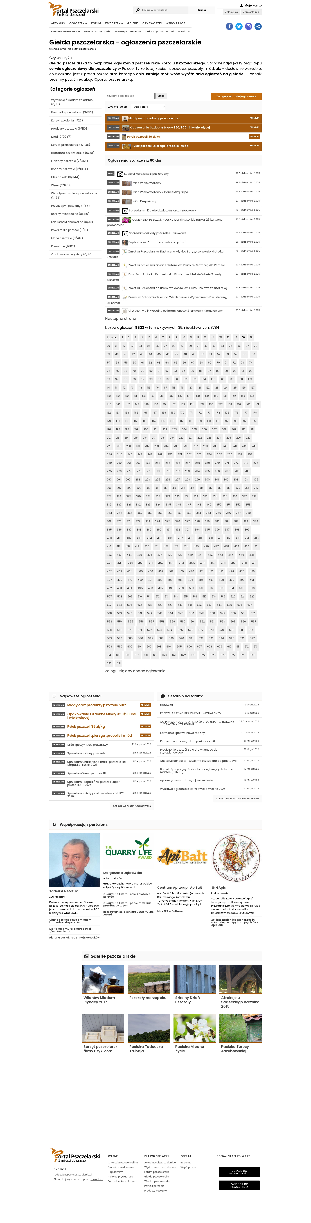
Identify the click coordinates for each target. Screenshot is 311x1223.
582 (251, 630)
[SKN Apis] (236, 858)
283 (187, 471)
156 (211, 404)
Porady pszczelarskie (97, 31)
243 (254, 446)
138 (198, 396)
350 (219, 504)
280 (159, 471)
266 (177, 463)
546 (191, 613)
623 (193, 655)
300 (207, 479)
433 (119, 555)
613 (256, 646)
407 (180, 538)
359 (160, 513)
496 (150, 588)
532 (199, 605)
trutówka (209, 705)
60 (134, 362)
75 (108, 371)
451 (151, 563)
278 (139, 471)
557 (151, 621)
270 (217, 463)
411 (219, 538)
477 (109, 580)
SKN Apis (218, 887)
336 (235, 496)
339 (109, 504)
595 (231, 638)
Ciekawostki (152, 23)
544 (170, 613)
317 (210, 488)
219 (172, 437)
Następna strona (120, 318)
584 (119, 638)
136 (180, 396)
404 (149, 538)
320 (238, 488)
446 (251, 555)
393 (187, 529)
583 (109, 638)
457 (213, 563)
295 (157, 479)
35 (230, 346)
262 (138, 463)
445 (241, 555)
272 (236, 463)
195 (254, 421)
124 (225, 387)
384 (255, 521)
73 (242, 362)
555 (130, 621)
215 (136, 437)
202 (165, 429)
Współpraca (175, 23)
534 (219, 605)
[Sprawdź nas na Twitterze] (239, 26)
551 (243, 613)
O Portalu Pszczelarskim (123, 1162)
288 (237, 471)
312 (165, 488)
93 (108, 379)
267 (187, 463)
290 (109, 479)
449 (130, 563)
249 (160, 454)
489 (231, 580)
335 (225, 496)
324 (118, 496)
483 (169, 580)
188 (191, 421)
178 (255, 412)
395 (207, 529)
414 (247, 538)
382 (236, 521)
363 (198, 513)
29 (182, 346)
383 (246, 521)
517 (204, 596)
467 (160, 571)
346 (178, 504)
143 (243, 396)
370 (119, 521)
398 (237, 529)
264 (157, 463)
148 (137, 404)
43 (141, 354)
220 (181, 437)
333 (205, 496)
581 (241, 630)
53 (227, 354)
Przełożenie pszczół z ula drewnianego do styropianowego (209, 751)
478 (119, 580)
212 (109, 437)
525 (129, 605)
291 (119, 479)
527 (149, 605)
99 (159, 379)
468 (170, 571)
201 (155, 429)
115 (148, 387)
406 (170, 538)
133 (152, 396)
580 (231, 630)
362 (189, 513)
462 (109, 571)
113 (132, 387)
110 (108, 387)
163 (118, 412)
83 (175, 371)
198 (127, 429)
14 (213, 337)
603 (159, 646)
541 (140, 613)
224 (219, 437)
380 (217, 521)
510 (140, 596)
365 (218, 513)
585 (130, 638)
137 (189, 396)
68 (201, 362)
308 (129, 488)
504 (231, 588)
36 (239, 346)
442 (210, 555)
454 (181, 563)
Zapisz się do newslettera (239, 1185)
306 (109, 488)
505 (241, 588)
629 (253, 655)
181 (126, 421)
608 (209, 646)
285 (207, 471)
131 (135, 396)
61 (142, 362)
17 (236, 337)
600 (129, 646)
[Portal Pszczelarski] (89, 8)
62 (150, 362)
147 (128, 404)
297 (177, 479)
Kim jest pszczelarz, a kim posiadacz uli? (209, 741)
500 (191, 588)
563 (212, 621)
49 (193, 354)
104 (204, 379)
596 (242, 638)
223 (209, 437)
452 (160, 563)
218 (163, 437)
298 (187, 479)
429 (236, 546)
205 (194, 429)
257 (239, 454)
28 (173, 346)
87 (209, 371)
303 (236, 479)
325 (128, 496)
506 (252, 588)
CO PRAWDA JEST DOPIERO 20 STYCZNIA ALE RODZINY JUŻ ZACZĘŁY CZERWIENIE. (209, 723)
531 (190, 605)
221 (190, 437)
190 (209, 421)
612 (247, 646)
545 (181, 613)
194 (244, 421)
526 (139, 605)
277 (129, 471)
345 (168, 504)
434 (129, 555)
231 (138, 446)
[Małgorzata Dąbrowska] (128, 850)
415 (256, 538)
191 (217, 421)
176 (236, 412)
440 (190, 555)
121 (199, 387)
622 (183, 655)
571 (140, 630)
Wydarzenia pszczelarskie (160, 1167)
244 (109, 454)
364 (208, 513)
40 (117, 354)
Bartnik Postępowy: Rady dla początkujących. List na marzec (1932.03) (209, 770)
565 (233, 621)
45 (159, 354)
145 (109, 404)
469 (181, 571)
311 (157, 488)
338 (254, 496)
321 (247, 488)
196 (109, 429)
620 (164, 655)
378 (197, 521)
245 (119, 454)
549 (222, 613)
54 (236, 354)
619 (155, 655)
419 (137, 546)
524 (119, 605)
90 (234, 371)
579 (221, 630)
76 (117, 371)
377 (187, 521)
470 (191, 571)
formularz (97, 1179)
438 (169, 555)
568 (109, 630)
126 (244, 387)
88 (217, 371)
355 (119, 513)
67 (192, 362)
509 (129, 596)
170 (182, 412)
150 (156, 404)
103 (195, 379)
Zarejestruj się (251, 12)
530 (180, 605)
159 (239, 404)
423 (175, 546)
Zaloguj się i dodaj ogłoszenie (236, 96)
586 (140, 638)
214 (127, 437)
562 (202, 621)
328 (158, 496)
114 (140, 387)
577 (200, 630)
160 (249, 404)
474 (231, 571)
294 (147, 479)
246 (129, 454)
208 (224, 429)
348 (198, 504)
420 (146, 546)
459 (233, 563)
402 (129, 538)
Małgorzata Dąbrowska (122, 872)
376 (177, 521)
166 (146, 412)
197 (118, 429)
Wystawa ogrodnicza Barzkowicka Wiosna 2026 (209, 789)
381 (227, 521)
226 (238, 437)
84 (183, 371)
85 (192, 371)
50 (202, 354)
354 (109, 513)
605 (179, 646)
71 (226, 362)
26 (157, 346)
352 (238, 504)
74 (251, 362)
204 (184, 429)
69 (209, 362)
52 (218, 354)
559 (172, 621)
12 (198, 337)
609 (219, 646)
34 (222, 346)
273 (246, 463)
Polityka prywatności (121, 1176)
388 (139, 529)
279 (149, 471)
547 (201, 613)
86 (200, 371)
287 (227, 471)
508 (119, 596)
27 (165, 346)
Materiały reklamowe (121, 1167)
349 (208, 504)
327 (148, 496)
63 (158, 362)
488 (221, 580)
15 (220, 337)
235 (176, 446)
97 (142, 379)
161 (257, 404)
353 (248, 504)
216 (145, 437)
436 (149, 555)
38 (255, 346)
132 (144, 396)
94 (117, 379)
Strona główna (57, 48)
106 (222, 379)
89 (226, 371)
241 (235, 446)
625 (213, 655)
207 (214, 429)
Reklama (186, 1162)
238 (205, 446)
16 (228, 337)
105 (213, 379)
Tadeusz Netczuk (63, 891)
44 (150, 354)
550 (233, 613)
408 (190, 538)
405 (159, 538)
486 (200, 580)
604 (169, 646)
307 (119, 488)
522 (252, 596)
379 (207, 521)
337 (244, 496)
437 (159, 555)
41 (125, 354)
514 (176, 596)
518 (214, 596)
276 (119, 471)
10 (184, 337)
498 (170, 588)
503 (221, 588)
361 (179, 513)
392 (177, 529)
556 (141, 621)
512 (157, 596)
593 (211, 638)
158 (230, 404)
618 (146, 655)
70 (218, 362)
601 (139, 646)
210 (243, 429)
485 (190, 580)
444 (230, 555)
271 (227, 463)
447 (109, 563)
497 (160, 588)
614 (109, 655)
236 (186, 446)
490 (241, 580)
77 (125, 371)
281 (168, 471)
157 (220, 404)
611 (238, 646)
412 (228, 538)
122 (207, 387)
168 (164, 412)
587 (150, 638)
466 (150, 571)
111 (116, 387)
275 (109, 471)
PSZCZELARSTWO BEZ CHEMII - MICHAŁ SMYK (209, 713)
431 (256, 546)
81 (159, 371)
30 (190, 346)
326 (138, 496)
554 (120, 621)
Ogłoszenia (78, 23)
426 (206, 546)
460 (244, 563)
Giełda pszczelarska (156, 1176)
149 (147, 404)
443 (220, 555)
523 (109, 605)
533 (209, 605)
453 (170, 563)
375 (167, 521)
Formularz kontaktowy (122, 1181)
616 (128, 655)
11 (191, 337)
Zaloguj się (231, 12)
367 (238, 513)
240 (225, 446)
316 (201, 488)
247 (140, 454)
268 (197, 463)
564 (222, 621)
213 (117, 437)
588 (160, 638)
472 (211, 571)
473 (221, 571)
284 (197, 471)
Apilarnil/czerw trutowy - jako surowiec (209, 780)
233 (156, 446)
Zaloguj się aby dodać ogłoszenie (135, 670)
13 (205, 337)
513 (167, 596)
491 (252, 580)
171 (191, 412)
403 (139, 538)
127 (253, 387)
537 (249, 605)
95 (125, 379)
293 (138, 479)
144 (252, 396)
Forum (96, 23)
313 (174, 488)
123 (216, 387)
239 (215, 446)
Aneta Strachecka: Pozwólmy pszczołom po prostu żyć (209, 761)
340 (119, 504)
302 (226, 479)
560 (182, 621)
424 (185, 546)
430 (246, 546)
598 (109, 646)
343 (148, 504)
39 (108, 354)
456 (202, 563)
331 (186, 496)
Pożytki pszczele (154, 1186)
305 (255, 479)
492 (109, 588)
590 (181, 638)
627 (233, 655)
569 (119, 630)
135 (171, 396)
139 (207, 396)
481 (150, 580)
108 (241, 379)
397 (227, 529)
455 (192, 563)
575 (180, 630)
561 (192, 621)
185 (163, 421)
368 (248, 513)
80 (151, 371)
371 (128, 521)
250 (170, 454)
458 (223, 563)
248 (150, 454)
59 (126, 362)
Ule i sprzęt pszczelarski (159, 31)
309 (139, 488)
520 (232, 596)
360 (170, 513)
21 (116, 346)
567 (253, 621)
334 (215, 496)
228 (109, 446)
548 (212, 613)
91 (243, 371)
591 (191, 638)
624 (203, 655)
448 (120, 563)
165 (136, 412)
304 (245, 479)
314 (183, 488)
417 (118, 546)
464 (129, 571)
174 (218, 412)
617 (137, 655)
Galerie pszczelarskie (112, 956)
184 (154, 421)
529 (170, 605)
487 (211, 580)
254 (209, 454)
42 (133, 354)
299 (197, 479)
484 (180, 580)
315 (192, 488)
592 (201, 638)
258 (249, 454)
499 (181, 588)
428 (226, 546)
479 (129, 580)
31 (198, 346)
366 (228, 513)
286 (217, 471)
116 (157, 387)
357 (140, 513)
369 (109, 521)
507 (109, 596)
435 (139, 555)
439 (179, 555)
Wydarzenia (114, 23)
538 (109, 613)
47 (176, 354)
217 (154, 437)
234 (166, 446)
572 (149, 630)
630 (109, 663)
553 (109, 621)
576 (190, 630)
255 (219, 454)
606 (189, 646)
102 (186, 379)
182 (135, 421)
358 (150, 513)
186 (172, 421)
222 (199, 437)
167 (155, 412)
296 (167, 479)
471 (201, 571)
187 (181, 421)
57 (108, 362)
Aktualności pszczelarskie (160, 1162)
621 (174, 655)
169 (173, 412)
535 (229, 605)
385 (109, 529)
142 (234, 396)
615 (118, 655)
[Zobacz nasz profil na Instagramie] (248, 26)
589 (171, 638)
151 (164, 404)
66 (184, 362)
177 (246, 412)
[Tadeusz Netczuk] (74, 860)
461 (254, 563)
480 (140, 580)
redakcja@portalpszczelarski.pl (73, 1174)
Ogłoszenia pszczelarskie (82, 48)
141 (225, 396)
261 (129, 463)
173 (209, 412)
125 (235, 387)
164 (127, 412)
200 (146, 429)
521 (242, 596)
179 (109, 421)
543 (159, 613)
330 (177, 496)
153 (183, 404)
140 (216, 396)
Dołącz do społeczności (239, 1172)
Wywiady (184, 31)
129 (118, 396)
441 (200, 555)
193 (235, 421)
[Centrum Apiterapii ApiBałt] (182, 858)
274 (255, 463)
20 (108, 346)
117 (165, 387)
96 (134, 379)
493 (119, 588)
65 (175, 362)
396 (217, 529)
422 (166, 546)
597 (252, 638)
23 (132, 346)
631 (119, 663)
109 (250, 379)
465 (140, 571)
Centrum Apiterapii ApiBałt (179, 887)
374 (157, 521)
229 (119, 446)
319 (228, 488)
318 (219, 488)
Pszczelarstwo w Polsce (65, 31)
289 (247, 471)
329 (167, 496)
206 (204, 429)
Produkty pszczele (155, 1190)
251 (180, 454)
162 (109, 412)
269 (207, 463)
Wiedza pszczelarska (127, 31)
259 (109, 463)
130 (127, 396)
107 (232, 379)
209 (234, 429)
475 (241, 571)
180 (118, 421)
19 (251, 337)
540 (129, 613)
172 (200, 412)
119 (182, 387)
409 (200, 538)
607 (199, 646)
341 (129, 504)
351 (229, 504)
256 (229, 454)
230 (128, 446)
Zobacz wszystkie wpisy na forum (237, 798)
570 (129, 630)
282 (177, 471)
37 (247, 346)
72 (234, 362)
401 (119, 538)
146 (118, 404)
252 (189, 454)
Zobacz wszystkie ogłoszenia (132, 806)
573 (159, 630)
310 (148, 488)
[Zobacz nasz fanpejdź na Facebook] (229, 26)
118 (173, 387)
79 (142, 371)
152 (174, 404)
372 (138, 521)
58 (117, 362)
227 (248, 437)
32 (205, 346)
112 (124, 387)
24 (140, 346)
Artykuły (58, 23)
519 (223, 596)
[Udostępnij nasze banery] (258, 26)
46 (168, 354)
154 (192, 404)
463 (119, 571)
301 (217, 479)
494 (129, 588)
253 (199, 454)
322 (256, 488)
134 (162, 396)
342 (138, 504)
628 (243, 655)
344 (158, 504)
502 (211, 588)
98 (151, 379)
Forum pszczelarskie (157, 1172)
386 (119, 529)
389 (149, 529)
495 (140, 588)
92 (250, 371)
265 (167, 463)
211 (252, 429)
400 (109, 538)
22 (124, 346)
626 (223, 655)
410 (211, 538)
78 (134, 371)
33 (214, 346)
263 (148, 463)
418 (128, 546)
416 (109, 546)
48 (185, 354)
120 (191, 387)
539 (119, 613)
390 (159, 529)
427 (216, 546)
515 (185, 596)
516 (195, 596)
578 (211, 630)
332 (196, 496)
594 (221, 638)
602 (149, 646)
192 (226, 421)
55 (244, 354)
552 (253, 613)
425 (196, 546)
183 (144, 421)
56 (253, 354)
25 (148, 346)
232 (147, 446)
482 (159, 580)
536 (239, 605)
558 (161, 621)
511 (148, 596)
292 (128, 479)
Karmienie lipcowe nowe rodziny (209, 733)
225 (228, 437)
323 (109, 496)
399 (247, 529)
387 (129, 529)
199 (136, 429)
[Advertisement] (63, 1005)
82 (166, 371)
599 (119, 646)
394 (197, 529)
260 (119, 463)
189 (200, 421)
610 (229, 646)
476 (252, 571)
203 (174, 429)
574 (169, 630)
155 (202, 404)
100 (168, 379)
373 (147, 521)
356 (129, 513)
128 (109, 396)
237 (195, 446)
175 (227, 412)
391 (168, 529)
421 (156, 546)
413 (238, 538)
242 (244, 446)
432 (109, 555)
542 (149, 613)
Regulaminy (115, 1172)
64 (167, 362)
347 (188, 504)
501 (201, 588)
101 (177, 379)
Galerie (132, 23)
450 (140, 563)
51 (210, 354)
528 (159, 605)
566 (243, 621)
